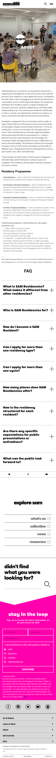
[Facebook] (28, 474)
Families (12, 657)
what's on (38, 518)
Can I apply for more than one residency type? (23, 349)
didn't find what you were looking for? (22, 572)
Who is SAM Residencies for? (25, 310)
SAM (10, 649)
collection (38, 526)
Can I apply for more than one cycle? (23, 369)
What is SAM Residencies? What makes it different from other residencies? (25, 290)
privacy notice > (8, 756)
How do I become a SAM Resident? (21, 329)
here (25, 697)
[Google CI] (48, 706)
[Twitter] (9, 474)
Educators (12, 653)
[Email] (46, 474)
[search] (47, 584)
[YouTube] (38, 706)
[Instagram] (18, 706)
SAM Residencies (15, 661)
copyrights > (28, 756)
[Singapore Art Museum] (15, 4)
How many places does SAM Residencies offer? (24, 389)
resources (38, 541)
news (41, 534)
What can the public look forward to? (22, 460)
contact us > (49, 756)
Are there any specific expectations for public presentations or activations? (21, 436)
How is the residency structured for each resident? (19, 411)
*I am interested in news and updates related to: (27, 644)
